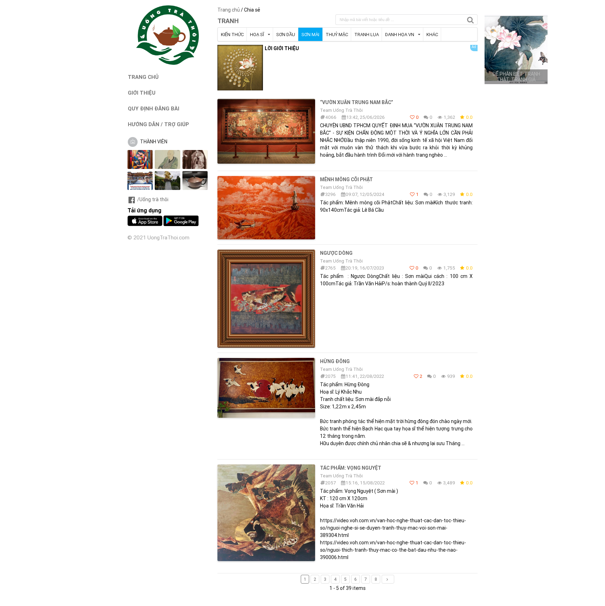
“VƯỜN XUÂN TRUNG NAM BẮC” (356, 102)
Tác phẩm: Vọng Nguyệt (350, 468)
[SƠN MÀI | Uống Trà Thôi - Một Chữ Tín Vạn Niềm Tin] (167, 63)
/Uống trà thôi (152, 199)
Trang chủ (228, 10)
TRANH (228, 21)
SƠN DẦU (285, 35)
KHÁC (432, 35)
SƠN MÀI (310, 35)
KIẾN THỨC (232, 35)
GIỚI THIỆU (141, 92)
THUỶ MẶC (337, 35)
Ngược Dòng (336, 253)
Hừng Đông (335, 361)
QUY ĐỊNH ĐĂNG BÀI (153, 108)
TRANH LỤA (366, 35)
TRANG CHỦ (143, 77)
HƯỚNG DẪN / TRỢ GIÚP (158, 124)
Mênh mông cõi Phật (346, 179)
